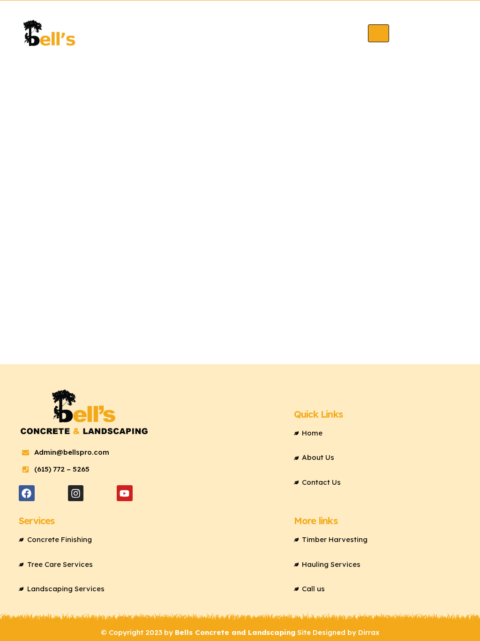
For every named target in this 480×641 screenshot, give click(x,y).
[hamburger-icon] (378, 33)
